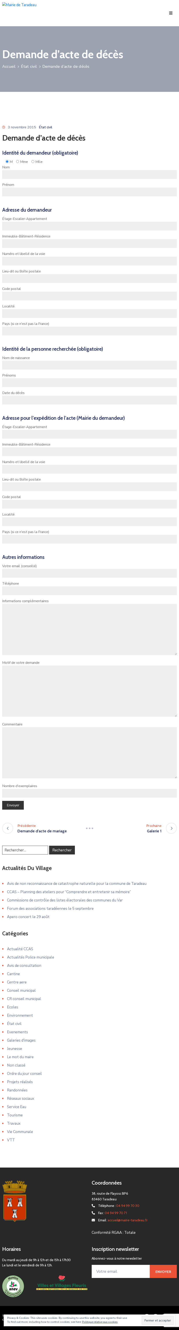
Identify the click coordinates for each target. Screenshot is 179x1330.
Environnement (20, 1015)
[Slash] (89, 828)
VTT (11, 1140)
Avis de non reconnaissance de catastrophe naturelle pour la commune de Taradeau (76, 883)
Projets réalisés (20, 1081)
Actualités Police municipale (30, 957)
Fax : (112, 1213)
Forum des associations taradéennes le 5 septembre (50, 908)
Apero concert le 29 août (28, 916)
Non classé (16, 1065)
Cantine (13, 973)
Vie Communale (20, 1131)
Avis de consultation (24, 965)
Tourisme (15, 1115)
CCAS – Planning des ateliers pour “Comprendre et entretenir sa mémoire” (69, 891)
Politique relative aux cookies (100, 1322)
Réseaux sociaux (20, 1098)
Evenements (17, 1032)
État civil (29, 66)
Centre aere (17, 982)
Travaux (14, 1123)
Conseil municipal (21, 990)
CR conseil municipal (24, 998)
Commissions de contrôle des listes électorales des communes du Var (65, 900)
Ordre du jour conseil (24, 1073)
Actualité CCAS (20, 949)
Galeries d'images (21, 1040)
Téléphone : (118, 1206)
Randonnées (17, 1090)
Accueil (8, 66)
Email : (122, 1220)
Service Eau (16, 1106)
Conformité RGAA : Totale (114, 1232)
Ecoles (12, 1007)
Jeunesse (14, 1048)
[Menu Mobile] (171, 13)
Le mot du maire (20, 1057)
